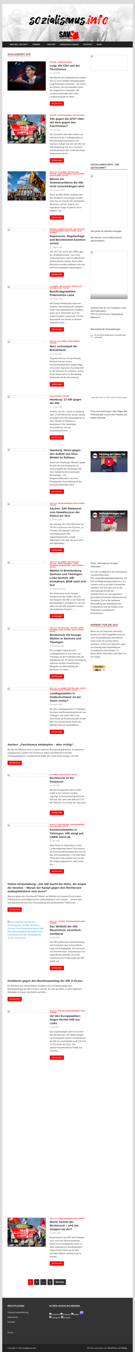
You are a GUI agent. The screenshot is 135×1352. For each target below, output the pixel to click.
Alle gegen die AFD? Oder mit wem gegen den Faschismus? (67, 122)
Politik (65, 175)
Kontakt (87, 44)
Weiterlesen (56, 102)
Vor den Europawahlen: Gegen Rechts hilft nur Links (65, 1019)
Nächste (60, 1282)
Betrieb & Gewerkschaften (61, 229)
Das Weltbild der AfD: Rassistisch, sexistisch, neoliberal (65, 930)
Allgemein (62, 172)
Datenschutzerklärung (18, 1312)
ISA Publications (98, 311)
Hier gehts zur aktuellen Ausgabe (106, 231)
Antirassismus (74, 341)
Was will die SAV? (19, 44)
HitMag (124, 1348)
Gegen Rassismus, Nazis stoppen (71, 174)
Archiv (10, 1332)
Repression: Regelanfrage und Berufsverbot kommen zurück (67, 240)
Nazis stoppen (79, 115)
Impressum (13, 1317)
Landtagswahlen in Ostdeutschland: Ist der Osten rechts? (65, 697)
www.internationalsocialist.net (109, 578)
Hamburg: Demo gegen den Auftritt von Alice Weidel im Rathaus (65, 454)
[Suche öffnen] (126, 45)
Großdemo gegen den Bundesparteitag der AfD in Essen (45, 980)
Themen (36, 44)
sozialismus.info (29, 1348)
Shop (99, 44)
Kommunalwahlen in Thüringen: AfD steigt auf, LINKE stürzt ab (67, 833)
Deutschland (73, 172)
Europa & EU (77, 286)
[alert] (109, 336)
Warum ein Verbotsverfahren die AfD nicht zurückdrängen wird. (67, 182)
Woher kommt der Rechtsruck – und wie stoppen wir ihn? (64, 1225)
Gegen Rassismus (65, 62)
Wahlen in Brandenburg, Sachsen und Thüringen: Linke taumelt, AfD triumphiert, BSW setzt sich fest (68, 577)
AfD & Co (53, 172)
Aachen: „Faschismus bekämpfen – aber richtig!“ (41, 744)
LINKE (60, 288)
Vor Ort (51, 44)
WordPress (112, 1348)
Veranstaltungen (69, 44)
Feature (53, 62)
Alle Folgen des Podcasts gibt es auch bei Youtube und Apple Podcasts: (109, 414)
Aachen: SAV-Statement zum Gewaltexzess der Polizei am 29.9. (65, 512)
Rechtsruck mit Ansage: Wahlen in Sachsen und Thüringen (66, 638)
